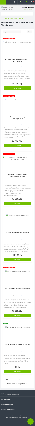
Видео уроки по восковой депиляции (17, 344)
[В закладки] (30, 38)
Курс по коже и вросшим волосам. (17, 232)
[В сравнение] (30, 41)
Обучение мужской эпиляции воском (17, 288)
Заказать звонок (28, 9)
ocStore (21, 416)
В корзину (17, 88)
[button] (15, 2)
